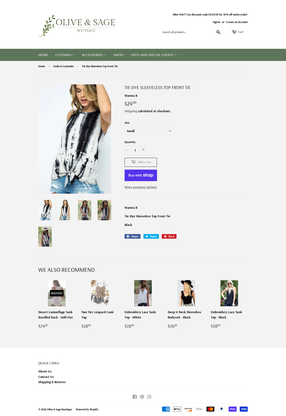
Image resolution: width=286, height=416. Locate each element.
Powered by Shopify (87, 409)
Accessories (93, 54)
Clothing (63, 54)
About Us (45, 371)
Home (43, 54)
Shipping (131, 111)
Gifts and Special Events (152, 54)
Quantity (130, 142)
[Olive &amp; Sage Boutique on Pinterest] (142, 397)
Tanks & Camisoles (63, 66)
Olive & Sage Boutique (59, 409)
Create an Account (237, 22)
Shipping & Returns (52, 382)
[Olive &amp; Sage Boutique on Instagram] (149, 397)
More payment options (141, 187)
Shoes (118, 54)
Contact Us (46, 377)
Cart (240, 32)
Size (127, 123)
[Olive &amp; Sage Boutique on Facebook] (135, 397)
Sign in (216, 22)
